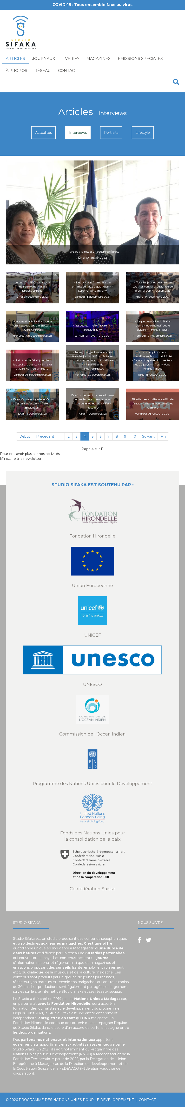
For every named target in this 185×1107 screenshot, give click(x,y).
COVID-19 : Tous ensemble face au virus (92, 4)
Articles (15, 58)
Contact (67, 70)
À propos (16, 70)
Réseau (42, 70)
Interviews (78, 132)
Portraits (111, 132)
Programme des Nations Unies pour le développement (76, 1100)
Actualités (43, 132)
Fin (163, 436)
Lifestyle (143, 132)
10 (134, 436)
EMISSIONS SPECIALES (140, 58)
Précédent (45, 436)
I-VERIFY (70, 58)
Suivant (148, 436)
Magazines (98, 58)
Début (24, 436)
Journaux (43, 58)
